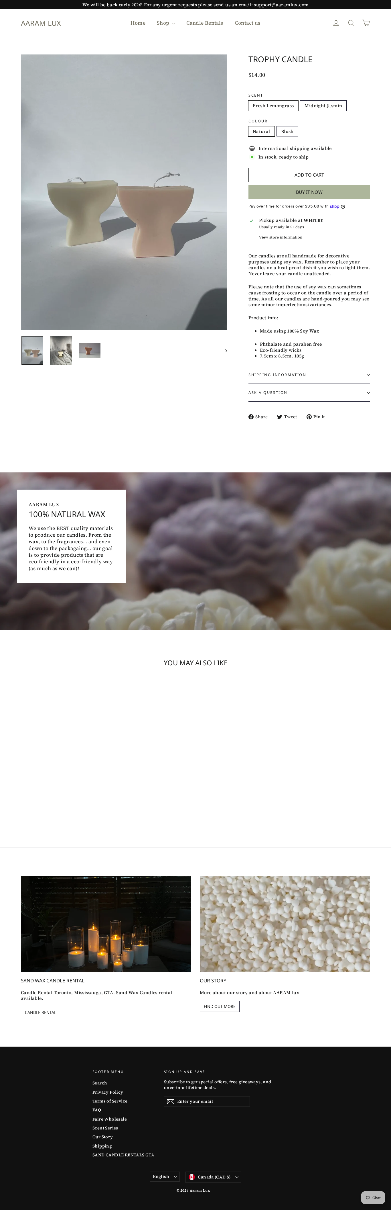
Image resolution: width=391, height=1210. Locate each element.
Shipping (102, 1146)
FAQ (96, 1110)
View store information (280, 237)
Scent (255, 95)
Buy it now (309, 192)
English (161, 1176)
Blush (287, 131)
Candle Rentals (204, 22)
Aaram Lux (41, 23)
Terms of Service (109, 1101)
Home (138, 22)
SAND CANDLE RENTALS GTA (123, 1155)
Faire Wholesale (109, 1119)
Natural (261, 131)
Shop (164, 22)
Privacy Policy (107, 1092)
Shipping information (277, 374)
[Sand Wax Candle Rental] (106, 924)
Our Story (102, 1137)
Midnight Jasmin (323, 105)
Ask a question (268, 392)
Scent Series (105, 1128)
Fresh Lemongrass (273, 105)
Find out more (220, 1006)
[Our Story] (285, 924)
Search (99, 1083)
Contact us (247, 22)
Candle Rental (40, 1012)
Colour (258, 121)
